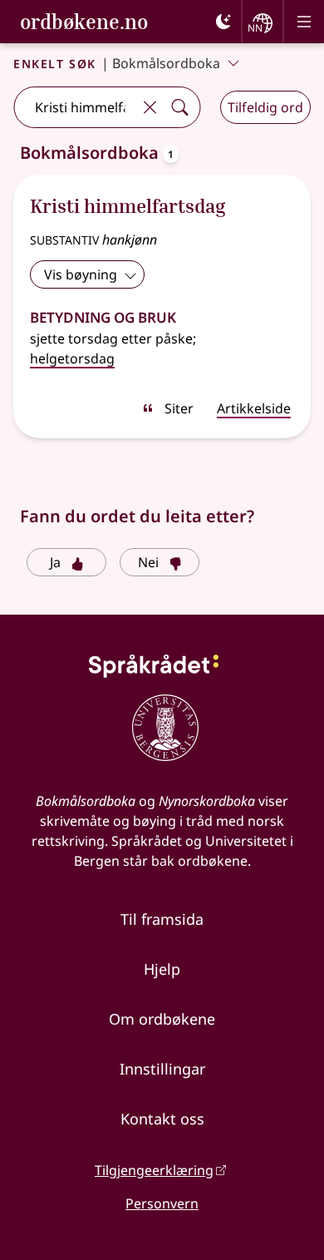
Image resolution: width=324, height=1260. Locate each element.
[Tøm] (149, 107)
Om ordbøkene (162, 1019)
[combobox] (74, 107)
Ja (55, 562)
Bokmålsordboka (166, 63)
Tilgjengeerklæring (154, 1170)
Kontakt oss (162, 1119)
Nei (148, 562)
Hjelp (162, 969)
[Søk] (179, 107)
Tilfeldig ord (265, 107)
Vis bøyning (80, 274)
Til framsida (162, 919)
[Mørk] (223, 21)
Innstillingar (162, 1069)
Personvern (162, 1203)
